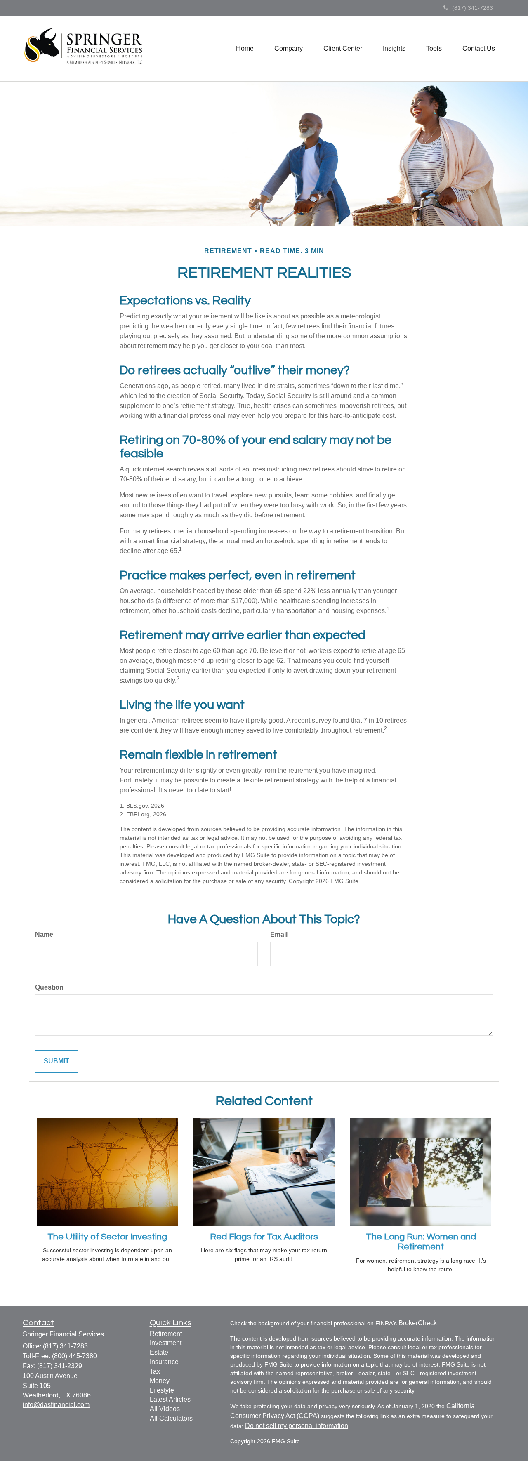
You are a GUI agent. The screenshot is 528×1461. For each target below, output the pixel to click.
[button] (288, 48)
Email (279, 934)
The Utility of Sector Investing (107, 1237)
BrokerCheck (417, 1323)
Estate (159, 1352)
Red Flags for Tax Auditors (264, 1237)
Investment (166, 1342)
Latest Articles (170, 1399)
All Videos (165, 1408)
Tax (155, 1371)
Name (44, 934)
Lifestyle (162, 1390)
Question (49, 987)
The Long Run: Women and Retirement (421, 1241)
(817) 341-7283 (472, 8)
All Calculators (171, 1418)
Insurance (164, 1361)
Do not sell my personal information (296, 1425)
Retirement (166, 1333)
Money (160, 1380)
